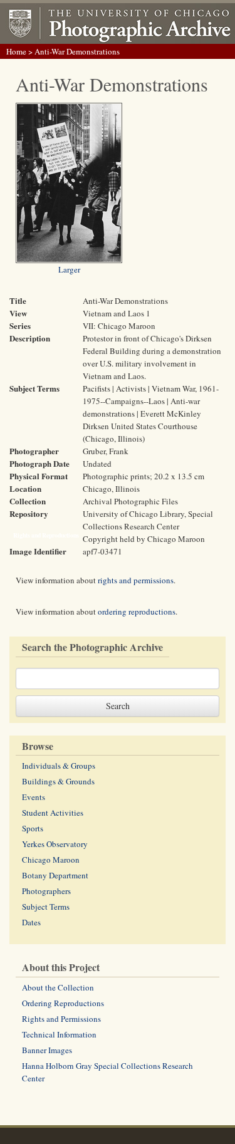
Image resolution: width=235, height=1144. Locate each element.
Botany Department (55, 875)
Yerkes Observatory (55, 844)
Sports (32, 828)
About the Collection (58, 987)
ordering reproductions (136, 611)
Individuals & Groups (58, 765)
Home (16, 51)
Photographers (46, 891)
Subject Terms (46, 906)
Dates (31, 922)
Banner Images (47, 1050)
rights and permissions (136, 580)
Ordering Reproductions (63, 1003)
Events (33, 797)
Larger (69, 269)
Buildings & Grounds (58, 781)
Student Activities (52, 812)
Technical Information (59, 1034)
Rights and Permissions (61, 1018)
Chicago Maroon (51, 859)
